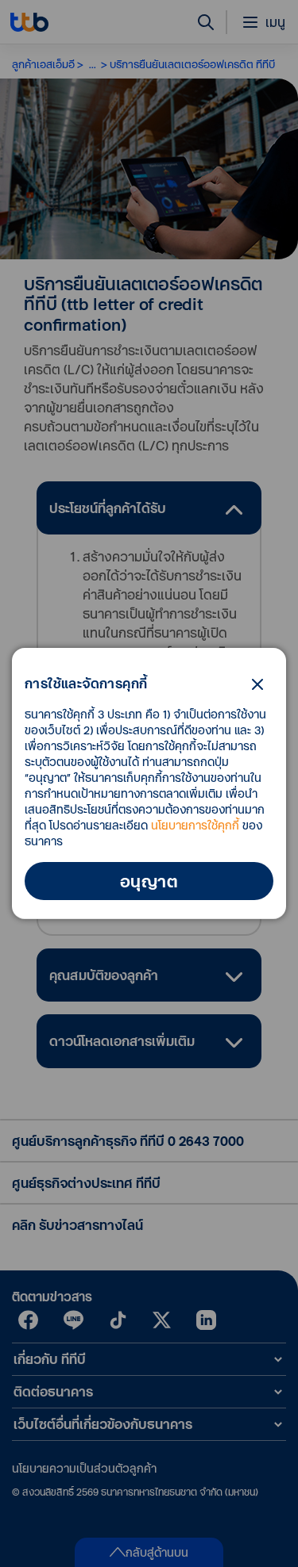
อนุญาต (149, 881)
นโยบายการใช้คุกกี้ (195, 825)
